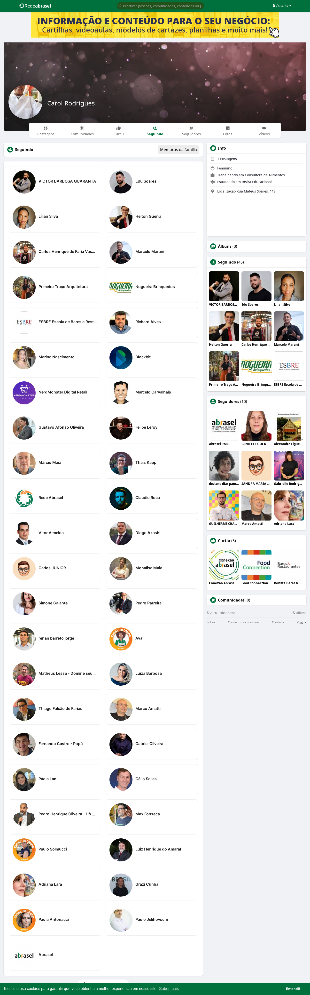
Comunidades (231, 600)
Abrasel (46, 954)
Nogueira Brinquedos (155, 286)
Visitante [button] (282, 5)
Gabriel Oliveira (149, 743)
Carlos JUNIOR (52, 567)
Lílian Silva (48, 216)
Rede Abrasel (51, 497)
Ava (138, 638)
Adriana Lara (50, 884)
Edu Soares (145, 181)
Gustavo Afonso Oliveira (61, 427)
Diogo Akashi (147, 532)
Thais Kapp (145, 462)
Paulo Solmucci (53, 849)
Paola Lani (48, 778)
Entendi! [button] (293, 989)
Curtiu (224, 541)
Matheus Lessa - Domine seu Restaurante (68, 673)
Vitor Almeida (51, 532)
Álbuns (225, 246)
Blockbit (143, 356)
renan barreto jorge (56, 638)
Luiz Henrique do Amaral (158, 849)
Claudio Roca (147, 497)
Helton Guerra (148, 216)
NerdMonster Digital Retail (63, 392)
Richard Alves (148, 321)
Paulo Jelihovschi (151, 919)
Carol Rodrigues (71, 103)
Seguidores (228, 401)
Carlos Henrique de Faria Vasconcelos (68, 251)
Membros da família (178, 149)
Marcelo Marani (149, 251)
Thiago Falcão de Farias (60, 708)
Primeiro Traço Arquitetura (63, 286)
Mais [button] (300, 622)
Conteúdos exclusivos (243, 622)
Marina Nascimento (57, 356)
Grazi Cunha (146, 884)
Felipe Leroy (146, 427)
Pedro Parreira (148, 603)
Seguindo (227, 262)
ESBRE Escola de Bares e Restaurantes (68, 321)
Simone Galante (53, 603)
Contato (278, 622)
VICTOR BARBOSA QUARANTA (67, 181)
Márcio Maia (50, 462)
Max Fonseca (147, 813)
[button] (160, 5)
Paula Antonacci (54, 919)
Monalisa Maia (148, 567)
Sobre (211, 622)
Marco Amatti (148, 708)
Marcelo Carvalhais (153, 392)
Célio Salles (146, 778)
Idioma (300, 612)
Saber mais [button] (169, 989)
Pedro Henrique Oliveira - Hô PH (68, 813)
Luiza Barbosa (148, 673)
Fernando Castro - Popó (61, 743)
